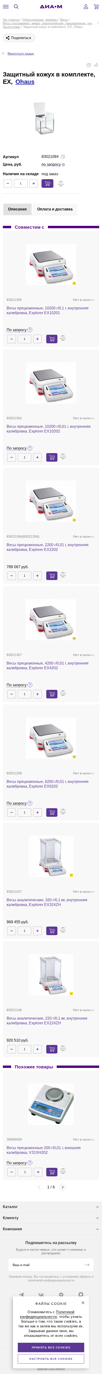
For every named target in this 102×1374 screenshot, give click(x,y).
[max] (80, 1294)
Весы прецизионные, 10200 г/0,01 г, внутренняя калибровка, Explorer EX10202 (49, 428)
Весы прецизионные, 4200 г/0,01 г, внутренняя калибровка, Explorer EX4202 (47, 665)
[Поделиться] (96, 65)
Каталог (10, 1207)
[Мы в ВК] (41, 1295)
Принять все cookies (51, 1347)
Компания (12, 1229)
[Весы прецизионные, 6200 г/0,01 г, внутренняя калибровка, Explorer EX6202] (51, 738)
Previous (40, 1187)
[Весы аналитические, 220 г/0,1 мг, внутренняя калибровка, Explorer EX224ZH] (51, 974)
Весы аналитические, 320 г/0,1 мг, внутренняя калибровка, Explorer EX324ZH (47, 902)
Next (62, 1187)
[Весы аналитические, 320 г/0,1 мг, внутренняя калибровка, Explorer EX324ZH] (51, 856)
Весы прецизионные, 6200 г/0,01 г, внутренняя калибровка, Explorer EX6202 (47, 784)
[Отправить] (87, 1265)
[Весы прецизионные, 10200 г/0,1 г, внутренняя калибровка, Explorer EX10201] (51, 264)
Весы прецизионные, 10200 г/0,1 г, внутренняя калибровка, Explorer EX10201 (47, 310)
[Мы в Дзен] (61, 1295)
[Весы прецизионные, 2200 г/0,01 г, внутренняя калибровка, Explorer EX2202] (51, 501)
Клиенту (11, 1218)
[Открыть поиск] (16, 6)
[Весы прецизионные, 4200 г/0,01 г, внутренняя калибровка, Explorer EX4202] (51, 619)
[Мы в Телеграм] (21, 1295)
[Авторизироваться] (86, 6)
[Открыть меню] (6, 6)
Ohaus (24, 81)
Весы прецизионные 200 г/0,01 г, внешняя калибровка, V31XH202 (44, 1150)
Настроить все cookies (51, 1358)
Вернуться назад (21, 53)
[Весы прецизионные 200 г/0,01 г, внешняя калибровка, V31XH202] (51, 1104)
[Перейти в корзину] (96, 6)
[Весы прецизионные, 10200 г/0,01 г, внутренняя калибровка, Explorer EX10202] (51, 383)
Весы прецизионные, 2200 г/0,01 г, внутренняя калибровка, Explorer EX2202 (47, 547)
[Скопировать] (89, 65)
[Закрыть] (83, 1302)
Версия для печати (51, 1368)
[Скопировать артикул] (63, 156)
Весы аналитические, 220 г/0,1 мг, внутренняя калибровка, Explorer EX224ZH (47, 1020)
